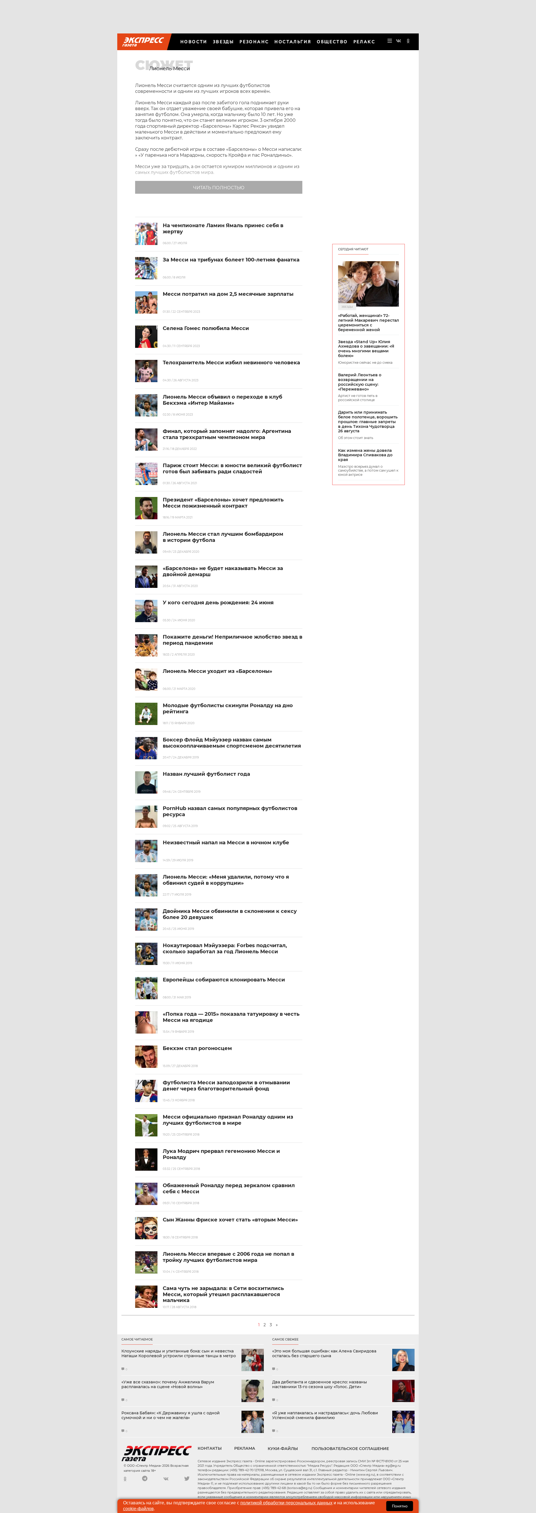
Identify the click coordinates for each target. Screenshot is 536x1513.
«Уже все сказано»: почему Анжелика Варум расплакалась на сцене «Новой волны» (167, 1384)
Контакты (210, 1448)
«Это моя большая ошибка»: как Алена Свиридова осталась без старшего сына (324, 1353)
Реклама (244, 1448)
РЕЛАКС (364, 41)
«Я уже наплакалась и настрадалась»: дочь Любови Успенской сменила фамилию (325, 1415)
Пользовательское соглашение (350, 1448)
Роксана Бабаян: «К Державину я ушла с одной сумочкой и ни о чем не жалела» (170, 1415)
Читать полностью (218, 187)
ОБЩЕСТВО (332, 41)
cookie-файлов (138, 1508)
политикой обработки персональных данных (286, 1502)
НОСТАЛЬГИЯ (292, 41)
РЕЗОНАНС (254, 41)
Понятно (400, 1506)
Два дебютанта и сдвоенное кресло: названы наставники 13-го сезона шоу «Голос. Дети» (319, 1384)
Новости (193, 41)
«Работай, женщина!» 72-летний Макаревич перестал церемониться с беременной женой (368, 322)
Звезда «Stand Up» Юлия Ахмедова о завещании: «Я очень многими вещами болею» (366, 349)
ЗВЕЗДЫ (223, 41)
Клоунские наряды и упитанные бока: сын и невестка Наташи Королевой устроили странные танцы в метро (178, 1353)
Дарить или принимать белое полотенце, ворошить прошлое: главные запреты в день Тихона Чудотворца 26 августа (368, 421)
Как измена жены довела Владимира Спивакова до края (365, 455)
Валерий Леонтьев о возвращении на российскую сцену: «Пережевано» (359, 382)
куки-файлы (283, 1448)
